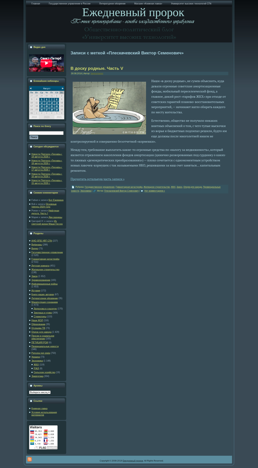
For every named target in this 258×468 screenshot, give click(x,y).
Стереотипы (40, 316)
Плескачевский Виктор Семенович (121, 191)
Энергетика (37, 376)
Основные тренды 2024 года (44, 205)
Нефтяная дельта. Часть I (45, 212)
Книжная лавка (39, 408)
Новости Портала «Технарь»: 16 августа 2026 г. (46, 175)
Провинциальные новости (45, 346)
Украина (35, 357)
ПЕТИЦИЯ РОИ (39, 342)
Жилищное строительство (45, 269)
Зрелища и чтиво (43, 312)
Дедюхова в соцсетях (45, 308)
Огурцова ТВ (38, 328)
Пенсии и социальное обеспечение (42, 337)
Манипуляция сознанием (44, 302)
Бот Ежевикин (56, 200)
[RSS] (29, 459)
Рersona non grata (40, 353)
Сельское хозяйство (44, 372)
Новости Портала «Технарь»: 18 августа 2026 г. (46, 162)
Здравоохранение (40, 280)
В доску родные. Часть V (97, 68)
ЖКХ (36, 364)
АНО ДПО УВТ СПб (41, 240)
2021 (59, 117)
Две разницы (55, 217)
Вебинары (36, 244)
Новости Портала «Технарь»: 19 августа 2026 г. (46, 155)
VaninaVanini (97, 73)
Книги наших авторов (42, 294)
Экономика (37, 360)
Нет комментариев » (154, 191)
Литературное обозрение (44, 298)
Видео (34, 248)
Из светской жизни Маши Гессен (47, 222)
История (35, 290)
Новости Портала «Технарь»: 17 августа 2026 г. (46, 168)
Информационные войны (44, 284)
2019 (34, 117)
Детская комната (40, 265)
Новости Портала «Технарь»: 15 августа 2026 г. (46, 182)
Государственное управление (47, 252)
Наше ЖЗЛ (37, 320)
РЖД (36, 368)
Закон (34, 276)
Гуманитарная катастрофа (45, 259)
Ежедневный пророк (133, 461)
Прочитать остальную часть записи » (97, 179)
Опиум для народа (41, 332)
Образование (38, 324)
